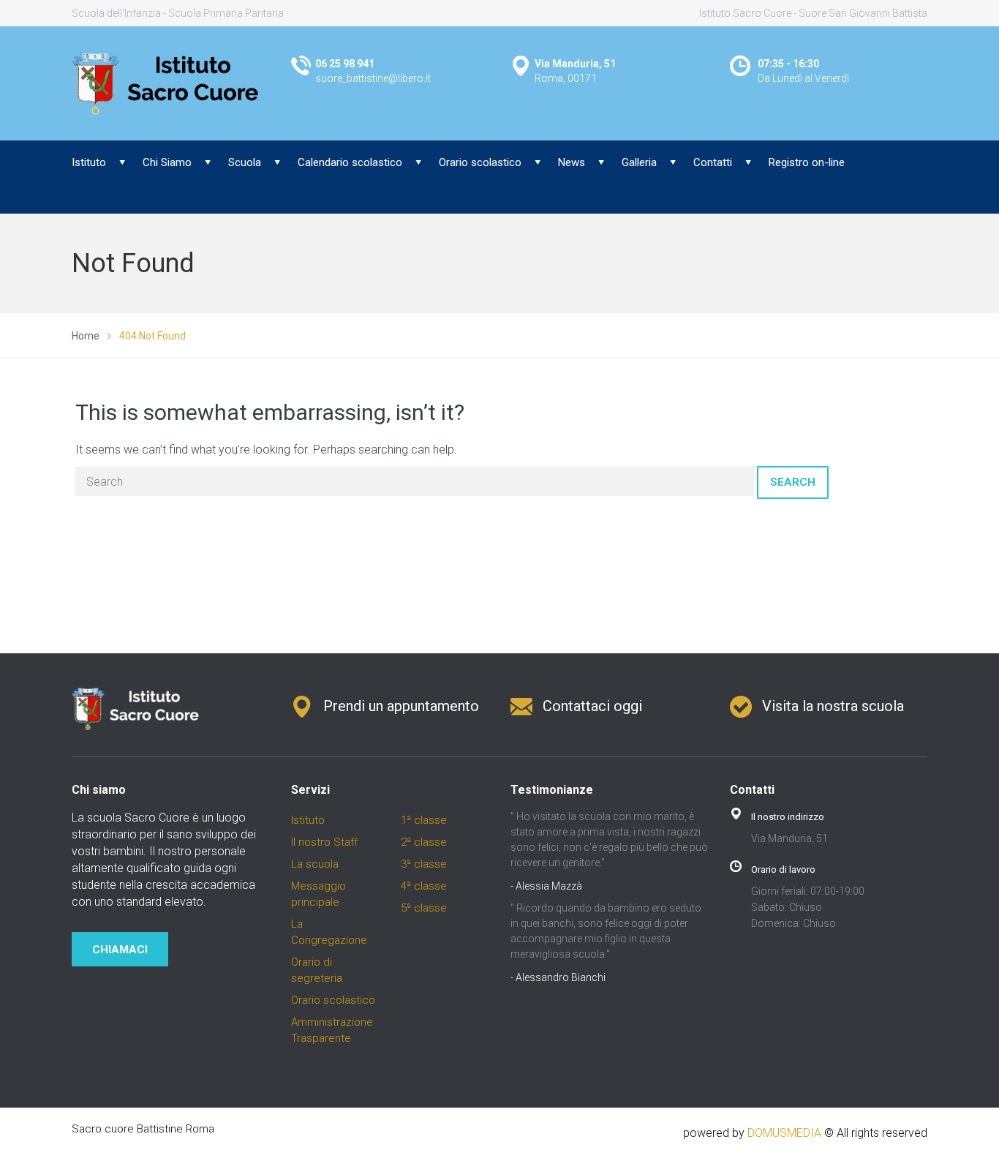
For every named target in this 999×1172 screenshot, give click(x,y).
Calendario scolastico (350, 162)
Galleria (639, 162)
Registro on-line (807, 162)
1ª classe (424, 820)
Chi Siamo (167, 162)
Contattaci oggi (592, 706)
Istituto (89, 162)
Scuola (244, 162)
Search (792, 482)
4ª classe (424, 886)
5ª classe (424, 907)
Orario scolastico (480, 162)
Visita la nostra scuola (833, 706)
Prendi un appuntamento (401, 706)
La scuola (315, 864)
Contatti (712, 162)
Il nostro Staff (324, 842)
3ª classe (424, 864)
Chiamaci (120, 949)
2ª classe (424, 842)
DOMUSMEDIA (784, 1133)
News (571, 162)
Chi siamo (99, 790)
